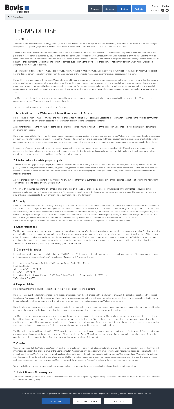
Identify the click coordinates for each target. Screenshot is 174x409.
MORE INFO (118, 401)
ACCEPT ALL (55, 401)
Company (94, 9)
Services (109, 9)
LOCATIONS (154, 10)
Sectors (124, 9)
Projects (139, 9)
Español (155, 6)
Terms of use (18, 17)
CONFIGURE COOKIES (87, 401)
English (165, 6)
